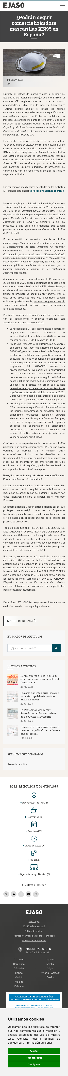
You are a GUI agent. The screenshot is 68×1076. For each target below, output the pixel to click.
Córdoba (19, 968)
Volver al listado (35, 885)
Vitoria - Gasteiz (50, 972)
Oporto (50, 959)
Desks (50, 977)
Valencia (19, 986)
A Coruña (19, 959)
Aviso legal (34, 921)
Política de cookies (34, 930)
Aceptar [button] (34, 1050)
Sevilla (50, 963)
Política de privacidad (34, 926)
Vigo (50, 968)
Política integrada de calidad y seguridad (34, 935)
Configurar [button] (34, 1064)
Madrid (19, 977)
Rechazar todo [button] (34, 1057)
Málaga (19, 981)
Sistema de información (34, 940)
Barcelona (19, 963)
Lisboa (19, 972)
